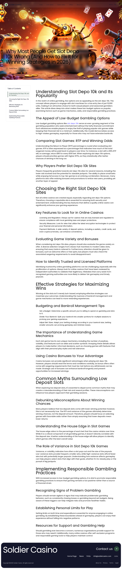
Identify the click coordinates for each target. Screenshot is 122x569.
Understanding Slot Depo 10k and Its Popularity (19, 94)
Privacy (105, 563)
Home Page (72, 556)
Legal (116, 563)
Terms (111, 563)
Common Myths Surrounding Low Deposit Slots (18, 111)
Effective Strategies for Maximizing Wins (16, 105)
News (81, 556)
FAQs (89, 556)
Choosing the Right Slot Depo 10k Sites (19, 100)
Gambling (10, 44)
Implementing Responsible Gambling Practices (17, 116)
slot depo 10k (73, 123)
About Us (98, 563)
